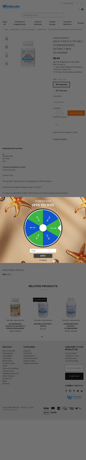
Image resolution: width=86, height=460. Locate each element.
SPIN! (43, 255)
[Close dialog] (83, 199)
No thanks (43, 260)
